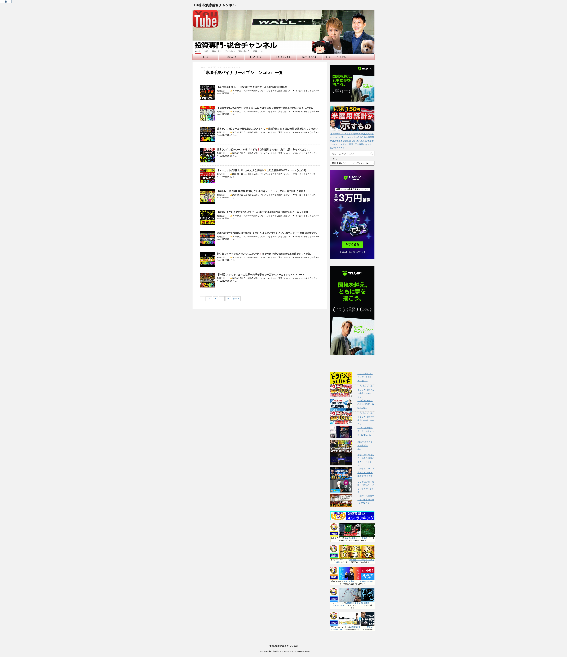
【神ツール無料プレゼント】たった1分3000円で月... (365, 499)
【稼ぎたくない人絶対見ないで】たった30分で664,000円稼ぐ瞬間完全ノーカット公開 (262, 212)
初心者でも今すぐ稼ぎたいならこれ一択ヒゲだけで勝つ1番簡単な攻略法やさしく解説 (264, 253)
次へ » (236, 298)
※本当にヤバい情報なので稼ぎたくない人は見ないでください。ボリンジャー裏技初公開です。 (267, 233)
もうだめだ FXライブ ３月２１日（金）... (365, 377)
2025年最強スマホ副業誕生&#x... (365, 445)
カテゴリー (336, 159)
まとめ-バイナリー (257, 57)
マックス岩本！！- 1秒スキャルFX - (357, 581)
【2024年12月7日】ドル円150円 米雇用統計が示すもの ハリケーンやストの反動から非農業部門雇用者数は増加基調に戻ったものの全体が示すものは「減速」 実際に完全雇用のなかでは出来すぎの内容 (352, 140)
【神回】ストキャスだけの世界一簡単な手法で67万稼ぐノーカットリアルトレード (261, 274)
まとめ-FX (231, 57)
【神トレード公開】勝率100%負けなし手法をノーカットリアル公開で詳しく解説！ (261, 191)
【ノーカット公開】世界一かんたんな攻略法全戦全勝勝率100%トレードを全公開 (261, 170)
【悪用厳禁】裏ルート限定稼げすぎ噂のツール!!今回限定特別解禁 (252, 87)
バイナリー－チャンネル (335, 57)
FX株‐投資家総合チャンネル (215, 5)
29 (228, 298)
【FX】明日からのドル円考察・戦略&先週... (365, 404)
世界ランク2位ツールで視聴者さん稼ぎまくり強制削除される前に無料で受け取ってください (267, 128)
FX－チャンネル (283, 57)
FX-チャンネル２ (309, 57)
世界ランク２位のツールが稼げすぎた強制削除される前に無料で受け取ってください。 (264, 149)
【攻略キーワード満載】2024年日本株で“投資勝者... (365, 472)
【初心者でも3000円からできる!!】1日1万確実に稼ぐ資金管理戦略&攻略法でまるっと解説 (265, 108)
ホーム (205, 57)
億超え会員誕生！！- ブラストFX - (358, 538)
